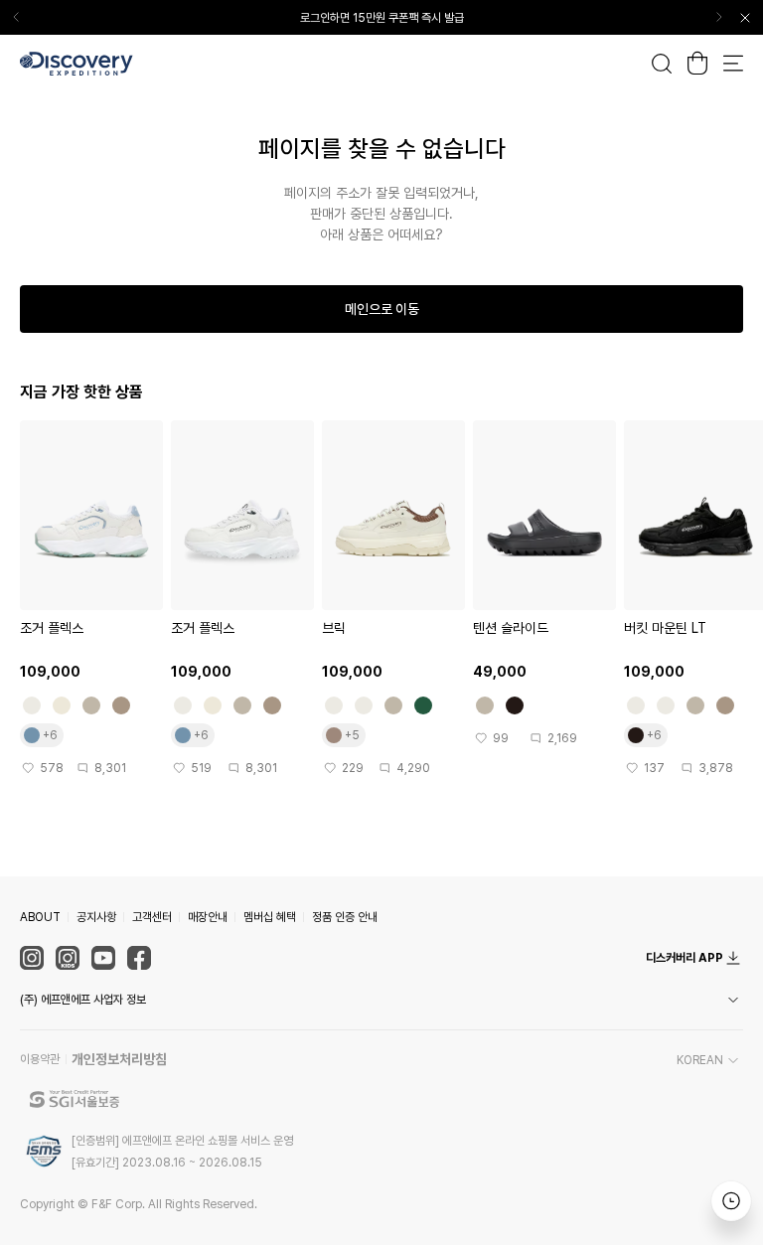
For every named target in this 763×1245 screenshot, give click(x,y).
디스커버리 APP (684, 958)
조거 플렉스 (51, 628)
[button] (381, 1000)
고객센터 (152, 917)
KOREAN (700, 1060)
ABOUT (40, 917)
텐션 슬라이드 (510, 628)
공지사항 (96, 917)
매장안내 (208, 917)
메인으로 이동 (382, 309)
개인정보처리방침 (119, 1059)
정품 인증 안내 (345, 917)
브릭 (334, 628)
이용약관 (40, 1059)
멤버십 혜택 (269, 917)
